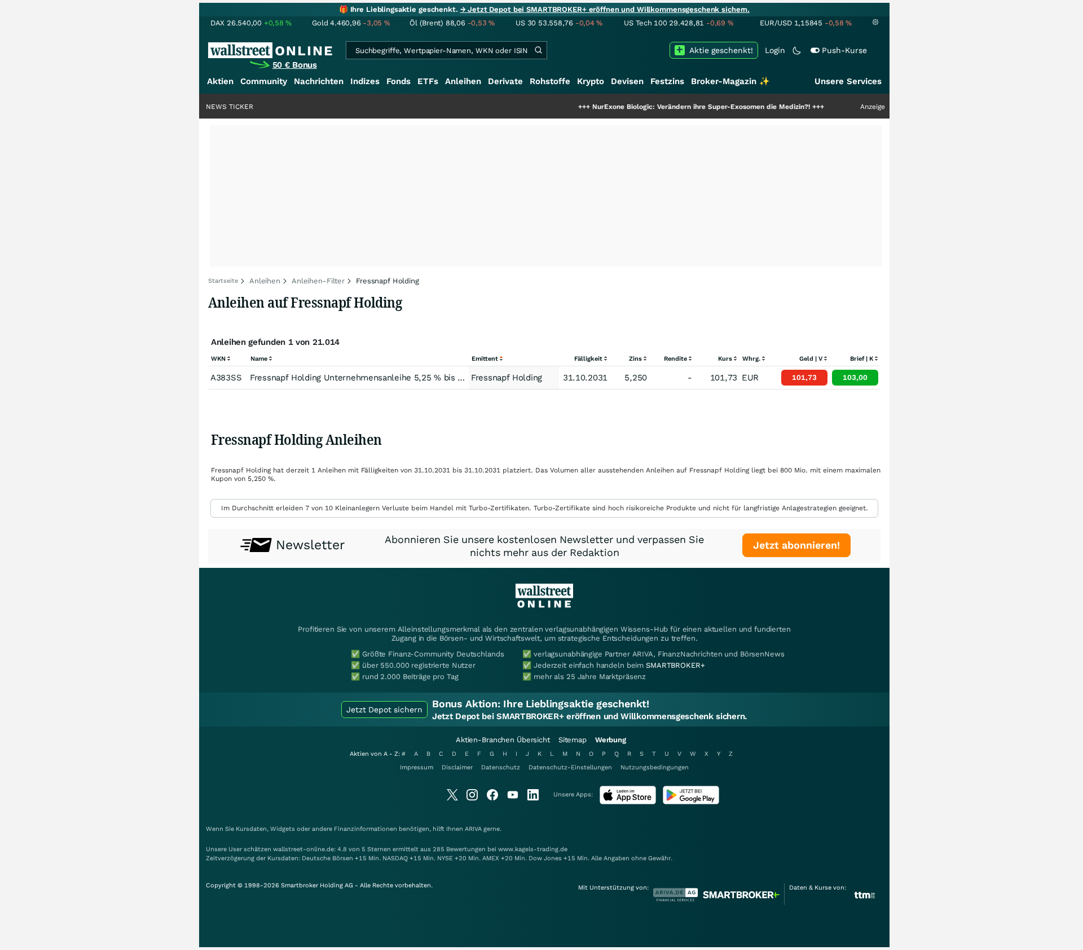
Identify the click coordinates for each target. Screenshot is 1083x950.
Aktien (220, 81)
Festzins (667, 81)
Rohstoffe (550, 81)
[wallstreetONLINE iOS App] (628, 802)
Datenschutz (500, 767)
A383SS (225, 378)
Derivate (505, 81)
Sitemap (572, 740)
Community (263, 81)
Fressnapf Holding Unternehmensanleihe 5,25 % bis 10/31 (365, 378)
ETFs (427, 81)
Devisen (627, 81)
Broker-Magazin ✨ (730, 81)
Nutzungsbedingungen (654, 767)
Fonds (398, 81)
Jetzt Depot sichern (384, 709)
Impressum (416, 767)
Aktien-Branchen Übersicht (503, 740)
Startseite (223, 280)
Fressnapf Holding (506, 378)
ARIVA (473, 829)
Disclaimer (457, 767)
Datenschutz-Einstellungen (570, 767)
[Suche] (538, 50)
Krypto (590, 81)
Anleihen (463, 81)
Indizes (365, 81)
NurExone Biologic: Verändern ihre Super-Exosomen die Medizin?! (670, 107)
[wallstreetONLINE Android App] (691, 802)
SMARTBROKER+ (675, 665)
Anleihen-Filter (318, 281)
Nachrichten (319, 81)
